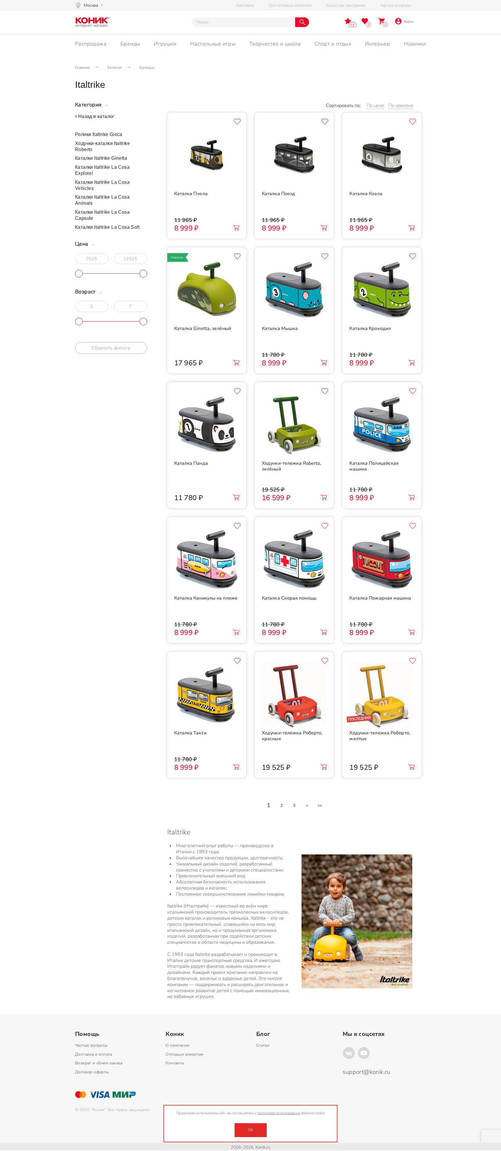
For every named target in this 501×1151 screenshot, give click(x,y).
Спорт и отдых (333, 43)
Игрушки (165, 43)
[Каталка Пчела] (206, 156)
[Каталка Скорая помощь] (294, 560)
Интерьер (377, 43)
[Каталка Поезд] (294, 156)
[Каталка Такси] (206, 695)
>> (319, 805)
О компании (177, 1045)
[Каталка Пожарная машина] (381, 560)
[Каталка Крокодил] (381, 291)
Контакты (175, 1063)
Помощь (87, 1034)
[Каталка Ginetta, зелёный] (206, 291)
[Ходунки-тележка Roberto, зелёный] (294, 425)
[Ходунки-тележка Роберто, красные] (294, 695)
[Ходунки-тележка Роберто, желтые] (381, 695)
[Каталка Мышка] (294, 291)
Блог (263, 1034)
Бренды (130, 43)
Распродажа (90, 43)
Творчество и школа (275, 43)
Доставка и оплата (93, 1054)
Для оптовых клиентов (290, 5)
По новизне (400, 105)
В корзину (236, 228)
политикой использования (278, 1113)
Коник (175, 1034)
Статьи (262, 1045)
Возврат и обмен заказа (99, 1063)
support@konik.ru (366, 1072)
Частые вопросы (395, 5)
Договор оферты (92, 1072)
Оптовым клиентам (184, 1054)
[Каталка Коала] (381, 156)
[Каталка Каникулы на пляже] (206, 560)
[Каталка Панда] (206, 425)
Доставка (245, 5)
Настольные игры (212, 43)
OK (250, 1130)
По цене (375, 105)
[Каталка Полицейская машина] (381, 425)
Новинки (415, 43)
